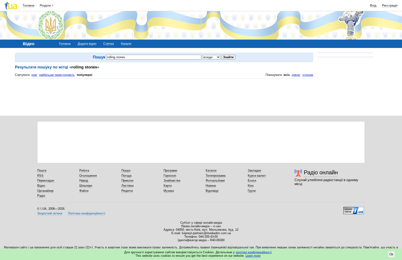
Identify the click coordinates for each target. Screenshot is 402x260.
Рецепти (127, 190)
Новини (211, 185)
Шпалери (85, 185)
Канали (126, 43)
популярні (84, 75)
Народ (83, 180)
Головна (28, 5)
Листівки (127, 185)
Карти (168, 185)
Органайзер (45, 190)
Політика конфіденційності (86, 213)
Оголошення (88, 175)
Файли (83, 190)
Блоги (252, 180)
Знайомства (172, 180)
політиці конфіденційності (254, 252)
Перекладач (45, 180)
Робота (84, 170)
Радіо (41, 195)
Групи (252, 190)
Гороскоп (170, 175)
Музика (169, 190)
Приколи (127, 180)
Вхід (373, 5)
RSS (40, 175)
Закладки (254, 170)
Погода (126, 175)
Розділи (45, 5)
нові (34, 75)
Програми (170, 170)
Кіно (251, 185)
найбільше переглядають (57, 75)
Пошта (41, 170)
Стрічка (108, 43)
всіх (287, 75)
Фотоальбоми (215, 180)
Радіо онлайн (321, 172)
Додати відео (87, 43)
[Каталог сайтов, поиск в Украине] (353, 209)
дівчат (296, 75)
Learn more (253, 255)
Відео (41, 185)
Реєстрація (389, 5)
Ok (391, 254)
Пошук (126, 170)
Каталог (211, 170)
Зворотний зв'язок (49, 213)
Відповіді (212, 190)
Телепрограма (215, 175)
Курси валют (257, 175)
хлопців (307, 75)
